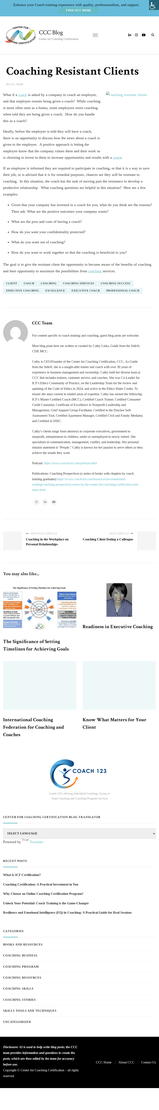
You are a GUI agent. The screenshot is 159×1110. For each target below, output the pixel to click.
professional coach (122, 290)
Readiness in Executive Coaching (118, 626)
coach (22, 95)
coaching (95, 271)
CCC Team (16, 84)
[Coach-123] (79, 774)
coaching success (115, 283)
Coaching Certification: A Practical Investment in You (40, 884)
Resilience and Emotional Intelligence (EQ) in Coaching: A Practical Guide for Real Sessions (67, 912)
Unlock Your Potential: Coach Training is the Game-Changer (46, 903)
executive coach (86, 290)
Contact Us (148, 1062)
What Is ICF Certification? (22, 875)
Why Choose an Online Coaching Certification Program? (43, 893)
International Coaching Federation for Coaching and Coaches (33, 727)
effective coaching (22, 290)
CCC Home (104, 1062)
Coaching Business (20, 955)
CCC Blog (51, 33)
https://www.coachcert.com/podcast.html (70, 463)
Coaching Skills (18, 988)
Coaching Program (21, 966)
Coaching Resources (22, 977)
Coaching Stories (19, 999)
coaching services (78, 283)
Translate (36, 842)
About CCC (126, 1062)
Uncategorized (17, 1022)
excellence (55, 290)
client (11, 283)
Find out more (78, 10)
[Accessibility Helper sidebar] (154, 5)
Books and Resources (23, 944)
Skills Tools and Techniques (30, 1010)
